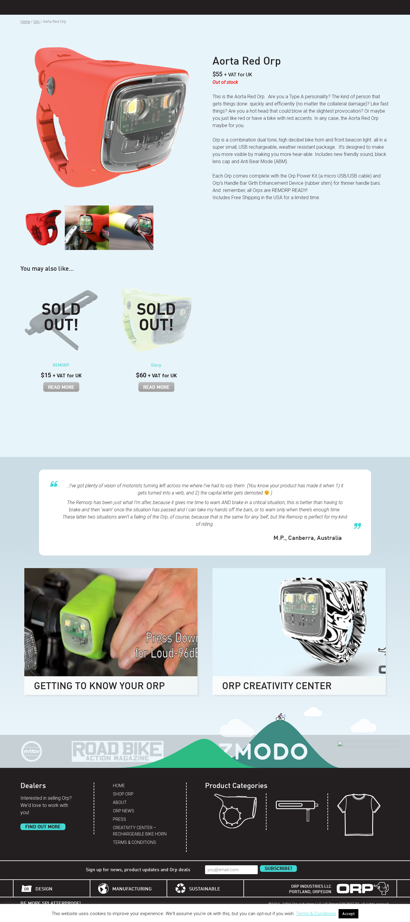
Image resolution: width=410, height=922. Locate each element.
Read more (61, 387)
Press (119, 819)
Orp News (123, 810)
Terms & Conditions (134, 842)
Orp (36, 21)
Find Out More (43, 827)
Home (25, 21)
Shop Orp (123, 794)
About (120, 802)
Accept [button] (348, 913)
